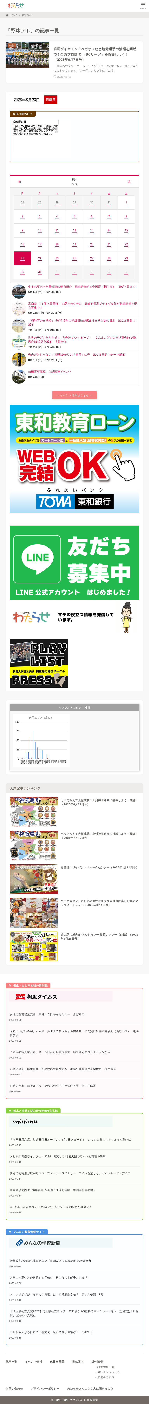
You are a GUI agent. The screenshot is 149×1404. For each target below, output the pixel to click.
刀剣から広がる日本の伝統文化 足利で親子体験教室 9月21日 (51, 1332)
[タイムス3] (61, 999)
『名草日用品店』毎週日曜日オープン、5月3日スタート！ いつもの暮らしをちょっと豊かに (70, 1139)
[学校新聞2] (61, 1246)
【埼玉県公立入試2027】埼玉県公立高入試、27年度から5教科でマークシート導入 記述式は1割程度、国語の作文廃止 (74, 1313)
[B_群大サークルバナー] (39, 685)
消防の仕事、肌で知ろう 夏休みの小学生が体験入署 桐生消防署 (53, 1086)
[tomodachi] (74, 631)
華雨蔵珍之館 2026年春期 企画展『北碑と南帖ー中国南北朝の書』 (53, 1190)
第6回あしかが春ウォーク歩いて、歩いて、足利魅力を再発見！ (51, 1207)
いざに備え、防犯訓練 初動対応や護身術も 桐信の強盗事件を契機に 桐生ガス (63, 1069)
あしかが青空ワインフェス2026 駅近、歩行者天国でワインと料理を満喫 (58, 1156)
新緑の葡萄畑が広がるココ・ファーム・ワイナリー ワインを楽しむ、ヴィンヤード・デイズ (70, 1173)
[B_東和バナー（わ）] (74, 511)
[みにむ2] (61, 1125)
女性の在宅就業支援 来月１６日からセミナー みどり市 (47, 1014)
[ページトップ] (141, 1396)
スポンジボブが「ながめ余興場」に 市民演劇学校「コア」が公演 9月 (56, 1294)
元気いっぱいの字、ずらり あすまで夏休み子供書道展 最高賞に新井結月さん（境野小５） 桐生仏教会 (74, 1033)
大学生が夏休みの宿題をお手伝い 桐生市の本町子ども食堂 (48, 1277)
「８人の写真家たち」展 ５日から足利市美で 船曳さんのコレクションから (60, 1052)
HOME (13, 15)
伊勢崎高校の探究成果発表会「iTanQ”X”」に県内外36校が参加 (51, 1260)
